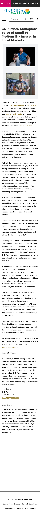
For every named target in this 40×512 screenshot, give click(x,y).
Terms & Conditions (29, 504)
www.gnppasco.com (9, 347)
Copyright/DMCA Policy (13, 508)
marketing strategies (14, 114)
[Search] (26, 19)
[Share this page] (36, 19)
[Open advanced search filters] (31, 19)
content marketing (26, 125)
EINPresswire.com (16, 105)
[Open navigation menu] (4, 19)
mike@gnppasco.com (10, 398)
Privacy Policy (30, 508)
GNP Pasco (31, 105)
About (10, 499)
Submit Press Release (11, 504)
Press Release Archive (23, 499)
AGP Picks (5, 3)
